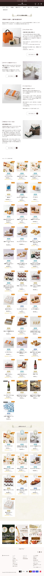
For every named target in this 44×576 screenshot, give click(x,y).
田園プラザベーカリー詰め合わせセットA (35, 352)
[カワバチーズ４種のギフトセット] (22, 188)
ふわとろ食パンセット (22, 330)
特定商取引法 (35, 560)
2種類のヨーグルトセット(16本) (8, 263)
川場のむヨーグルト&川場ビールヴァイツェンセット (35, 263)
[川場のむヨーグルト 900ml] (35, 167)
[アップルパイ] (35, 188)
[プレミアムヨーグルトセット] (22, 232)
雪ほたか (8, 197)
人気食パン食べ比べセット (22, 374)
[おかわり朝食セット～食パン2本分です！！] (22, 342)
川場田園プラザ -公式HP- (37, 565)
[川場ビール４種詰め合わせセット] (8, 321)
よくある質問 (15, 564)
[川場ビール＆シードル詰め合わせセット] (35, 276)
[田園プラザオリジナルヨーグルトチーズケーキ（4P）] (22, 386)
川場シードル (35, 374)
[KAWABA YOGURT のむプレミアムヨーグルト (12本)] (35, 321)
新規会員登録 (25, 558)
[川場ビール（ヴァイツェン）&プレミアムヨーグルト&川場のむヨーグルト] (8, 276)
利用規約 (34, 558)
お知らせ (14, 561)
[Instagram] (41, 551)
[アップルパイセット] (8, 342)
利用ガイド (35, 557)
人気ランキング (22, 426)
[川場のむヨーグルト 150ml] (22, 167)
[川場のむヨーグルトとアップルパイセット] (8, 210)
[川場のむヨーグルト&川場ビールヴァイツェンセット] (35, 254)
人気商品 (14, 558)
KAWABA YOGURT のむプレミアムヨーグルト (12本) (35, 331)
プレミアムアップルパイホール (22, 309)
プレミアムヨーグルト (9, 176)
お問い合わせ (15, 566)
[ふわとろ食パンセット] (22, 321)
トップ (14, 555)
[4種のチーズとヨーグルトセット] (8, 232)
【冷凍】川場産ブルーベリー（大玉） (8, 416)
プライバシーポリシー (37, 561)
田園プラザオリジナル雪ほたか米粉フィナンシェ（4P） (35, 395)
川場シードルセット (8, 374)
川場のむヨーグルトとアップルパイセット (8, 219)
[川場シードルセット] (8, 365)
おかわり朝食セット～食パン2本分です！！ (22, 352)
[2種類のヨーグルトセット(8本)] (22, 210)
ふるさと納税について (37, 567)
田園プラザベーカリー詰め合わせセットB (35, 241)
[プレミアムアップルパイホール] (22, 299)
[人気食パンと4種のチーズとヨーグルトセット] (22, 254)
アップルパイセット (8, 351)
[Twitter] (37, 551)
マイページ (25, 555)
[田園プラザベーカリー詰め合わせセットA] (35, 342)
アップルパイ (35, 197)
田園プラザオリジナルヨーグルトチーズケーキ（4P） (22, 395)
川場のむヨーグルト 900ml (35, 176)
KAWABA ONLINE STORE (12, 572)
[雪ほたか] (8, 188)
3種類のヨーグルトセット (35, 219)
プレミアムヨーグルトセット (22, 241)
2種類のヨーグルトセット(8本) (22, 219)
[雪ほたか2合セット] (8, 299)
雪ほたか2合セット (8, 308)
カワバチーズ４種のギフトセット (22, 197)
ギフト (14, 557)
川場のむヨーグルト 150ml (22, 176)
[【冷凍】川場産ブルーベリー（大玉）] (8, 407)
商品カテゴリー (15, 560)
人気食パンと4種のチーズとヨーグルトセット (22, 263)
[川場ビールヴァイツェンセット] (22, 276)
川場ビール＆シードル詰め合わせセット (35, 285)
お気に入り (25, 557)
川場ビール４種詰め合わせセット (8, 331)
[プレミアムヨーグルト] (8, 167)
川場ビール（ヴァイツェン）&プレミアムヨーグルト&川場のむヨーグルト (8, 286)
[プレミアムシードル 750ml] (8, 386)
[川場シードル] (35, 365)
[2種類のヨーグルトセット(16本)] (8, 254)
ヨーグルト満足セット (35, 308)
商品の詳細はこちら (32, 54)
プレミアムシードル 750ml (9, 395)
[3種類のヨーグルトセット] (35, 210)
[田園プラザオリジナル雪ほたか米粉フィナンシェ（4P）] (35, 386)
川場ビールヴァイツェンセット (22, 285)
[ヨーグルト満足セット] (35, 299)
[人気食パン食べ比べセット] (22, 365)
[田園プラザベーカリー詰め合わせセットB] (35, 232)
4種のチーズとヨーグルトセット (9, 241)
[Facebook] (39, 551)
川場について (15, 563)
